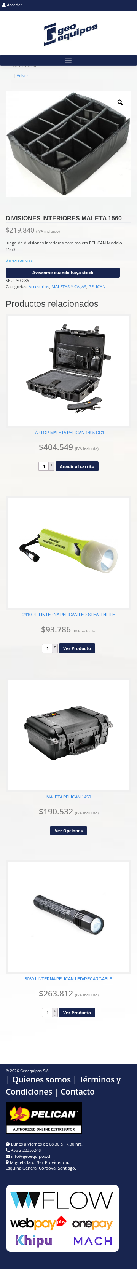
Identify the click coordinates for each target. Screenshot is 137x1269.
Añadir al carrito (77, 466)
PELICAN (97, 286)
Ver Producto (77, 648)
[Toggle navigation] (68, 60)
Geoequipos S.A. (34, 1070)
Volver (22, 75)
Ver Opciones (69, 830)
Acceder (14, 5)
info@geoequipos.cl (30, 1156)
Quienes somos (41, 1079)
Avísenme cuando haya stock (63, 272)
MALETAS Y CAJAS (68, 286)
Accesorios (39, 286)
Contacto (78, 1091)
